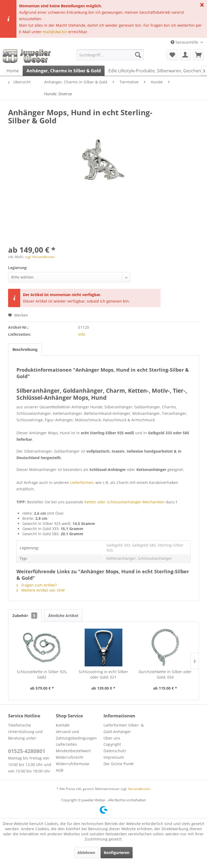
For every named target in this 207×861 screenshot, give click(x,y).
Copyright (112, 744)
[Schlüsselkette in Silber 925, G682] (42, 647)
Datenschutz (115, 750)
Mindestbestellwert (73, 750)
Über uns (112, 738)
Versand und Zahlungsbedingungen (76, 735)
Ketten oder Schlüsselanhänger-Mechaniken (124, 501)
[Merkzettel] (172, 54)
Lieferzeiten (66, 744)
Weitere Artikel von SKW (42, 590)
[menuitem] (110, 54)
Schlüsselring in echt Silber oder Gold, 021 (103, 674)
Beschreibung (24, 349)
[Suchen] (138, 54)
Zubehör (23, 615)
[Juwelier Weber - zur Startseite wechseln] (28, 56)
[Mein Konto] (185, 54)
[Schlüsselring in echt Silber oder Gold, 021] (103, 647)
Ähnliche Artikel (63, 615)
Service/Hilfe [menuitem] (186, 42)
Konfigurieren (116, 852)
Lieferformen (82, 482)
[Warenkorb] (198, 54)
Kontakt (63, 725)
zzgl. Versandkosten (40, 257)
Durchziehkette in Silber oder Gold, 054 (165, 674)
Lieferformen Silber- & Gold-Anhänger (124, 728)
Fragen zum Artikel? (38, 585)
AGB (59, 770)
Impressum (114, 757)
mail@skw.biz (55, 31)
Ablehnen (86, 852)
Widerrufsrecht (69, 757)
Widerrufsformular (73, 763)
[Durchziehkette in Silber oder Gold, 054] (165, 647)
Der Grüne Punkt (119, 763)
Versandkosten (139, 789)
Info (81, 334)
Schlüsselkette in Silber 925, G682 (42, 674)
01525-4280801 (26, 751)
